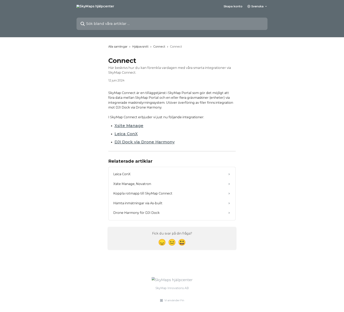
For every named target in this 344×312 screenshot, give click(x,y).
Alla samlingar (117, 46)
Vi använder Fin (174, 300)
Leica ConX (126, 133)
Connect (159, 46)
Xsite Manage (128, 125)
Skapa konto (233, 6)
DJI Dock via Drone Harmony (144, 142)
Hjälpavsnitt (140, 46)
